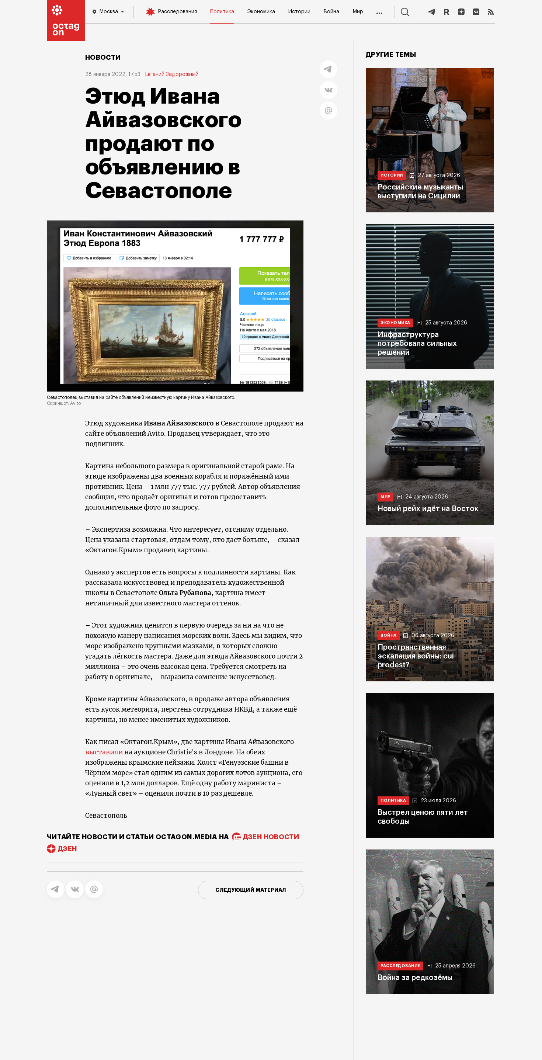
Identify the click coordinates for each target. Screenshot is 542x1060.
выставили (104, 752)
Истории (299, 11)
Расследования (177, 11)
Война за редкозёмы (415, 977)
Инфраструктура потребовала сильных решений (417, 343)
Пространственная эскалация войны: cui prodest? (416, 656)
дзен (67, 848)
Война (331, 11)
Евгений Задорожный (171, 74)
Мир (357, 11)
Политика (222, 11)
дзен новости (271, 837)
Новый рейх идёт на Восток (428, 508)
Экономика (261, 11)
